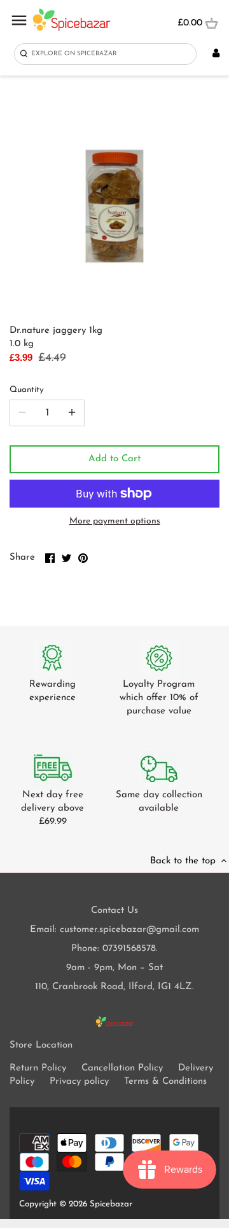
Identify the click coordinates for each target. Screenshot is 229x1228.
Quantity (27, 390)
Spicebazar (111, 1204)
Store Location (41, 1045)
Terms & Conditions (165, 1081)
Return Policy (38, 1068)
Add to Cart (114, 459)
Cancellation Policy (122, 1068)
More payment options (114, 521)
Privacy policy (79, 1081)
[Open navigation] (19, 20)
